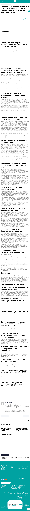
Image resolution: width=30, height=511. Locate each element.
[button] (29, 11)
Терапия (12, 466)
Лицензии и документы (14, 488)
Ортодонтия (12, 470)
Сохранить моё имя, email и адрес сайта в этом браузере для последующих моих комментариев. (15, 458)
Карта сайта (20, 488)
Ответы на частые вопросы (20, 470)
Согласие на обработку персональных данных (17, 487)
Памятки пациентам (21, 478)
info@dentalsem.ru (13, 493)
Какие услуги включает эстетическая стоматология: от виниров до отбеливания (15, 18)
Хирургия (12, 467)
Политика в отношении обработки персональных (18, 485)
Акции (26, 468)
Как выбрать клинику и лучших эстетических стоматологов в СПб (13, 22)
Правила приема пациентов (20, 467)
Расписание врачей (27, 467)
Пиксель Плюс (26, 505)
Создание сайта (26, 502)
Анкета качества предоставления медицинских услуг (20, 473)
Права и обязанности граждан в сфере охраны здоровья (21, 476)
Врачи (26, 469)
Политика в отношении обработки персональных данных (12, 506)
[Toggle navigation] (24, 1)
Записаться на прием (21, 468)
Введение (4, 16)
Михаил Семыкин (8, 402)
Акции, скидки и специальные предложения (10, 21)
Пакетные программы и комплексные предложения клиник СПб (13, 19)
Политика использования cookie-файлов (16, 486)
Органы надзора (20, 479)
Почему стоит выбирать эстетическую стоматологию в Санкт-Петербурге (14, 17)
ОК (20, 504)
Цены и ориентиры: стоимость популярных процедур (11, 20)
